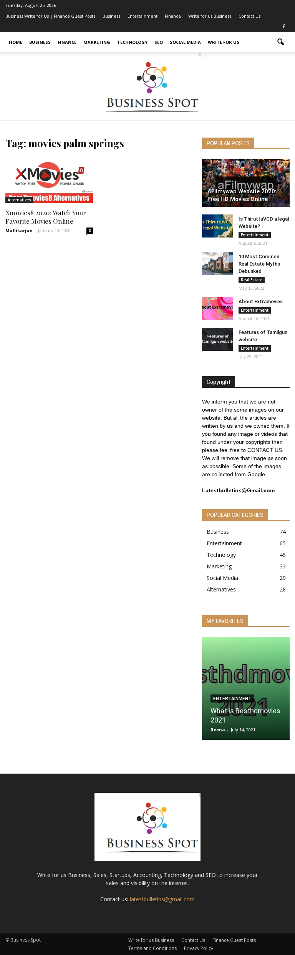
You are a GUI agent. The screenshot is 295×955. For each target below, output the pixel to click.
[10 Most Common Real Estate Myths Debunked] (217, 263)
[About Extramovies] (217, 308)
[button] (280, 42)
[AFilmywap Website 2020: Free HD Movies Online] (246, 183)
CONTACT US (264, 450)
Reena (217, 729)
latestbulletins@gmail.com (162, 899)
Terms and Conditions (152, 948)
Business (111, 16)
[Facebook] (284, 27)
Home (15, 42)
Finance (173, 16)
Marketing (96, 42)
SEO (158, 42)
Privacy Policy (198, 948)
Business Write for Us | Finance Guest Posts (50, 16)
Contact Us (249, 16)
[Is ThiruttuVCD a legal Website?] (217, 226)
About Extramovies (261, 301)
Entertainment (142, 16)
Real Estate (251, 279)
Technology (132, 42)
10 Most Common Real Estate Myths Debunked (259, 264)
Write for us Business (209, 16)
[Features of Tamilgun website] (217, 339)
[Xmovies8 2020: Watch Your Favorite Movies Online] (49, 180)
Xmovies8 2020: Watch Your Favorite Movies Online (45, 216)
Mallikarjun (19, 230)
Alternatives (19, 200)
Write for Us (223, 42)
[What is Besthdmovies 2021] (246, 691)
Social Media (185, 42)
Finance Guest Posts (234, 940)
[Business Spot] (147, 86)
